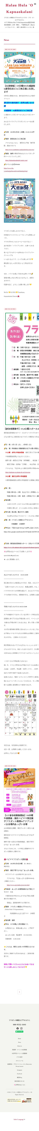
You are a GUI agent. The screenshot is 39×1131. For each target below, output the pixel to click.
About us (19, 1046)
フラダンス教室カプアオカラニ (19, 1020)
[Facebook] (18, 1028)
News (19, 1042)
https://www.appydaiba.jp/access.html (18, 885)
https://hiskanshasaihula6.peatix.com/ (16, 160)
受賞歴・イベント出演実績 (19, 1049)
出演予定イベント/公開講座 (19, 1053)
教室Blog (19, 1077)
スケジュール (19, 1060)
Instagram (19, 1070)
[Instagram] (21, 1028)
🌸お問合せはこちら (19, 1084)
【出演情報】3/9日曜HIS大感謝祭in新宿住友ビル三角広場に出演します (19, 89)
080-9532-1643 (19, 1025)
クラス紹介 (19, 1057)
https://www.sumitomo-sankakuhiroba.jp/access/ (19, 149)
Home (19, 1038)
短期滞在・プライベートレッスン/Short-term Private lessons (19, 1065)
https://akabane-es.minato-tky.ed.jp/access (17, 472)
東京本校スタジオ (19, 1081)
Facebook (19, 1073)
